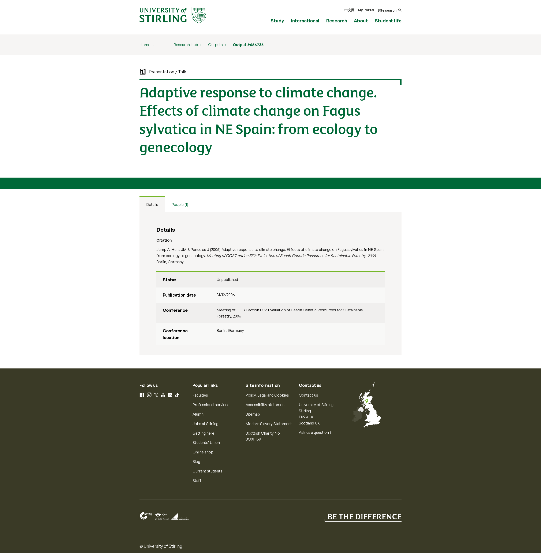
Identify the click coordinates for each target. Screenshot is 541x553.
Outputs (215, 44)
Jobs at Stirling (205, 423)
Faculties (200, 395)
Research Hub (186, 44)
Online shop (203, 452)
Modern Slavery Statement (269, 423)
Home (144, 44)
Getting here (203, 433)
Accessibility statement (266, 404)
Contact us (308, 395)
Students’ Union (206, 442)
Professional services (211, 404)
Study (277, 20)
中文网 (349, 10)
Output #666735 (248, 44)
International (305, 20)
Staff (197, 480)
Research (336, 20)
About (361, 20)
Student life (388, 20)
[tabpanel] (270, 283)
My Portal (366, 10)
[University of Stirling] (172, 14)
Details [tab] (152, 204)
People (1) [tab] (180, 204)
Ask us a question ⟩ (315, 432)
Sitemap (253, 414)
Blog (196, 461)
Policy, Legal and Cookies (267, 395)
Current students (207, 471)
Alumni (198, 414)
